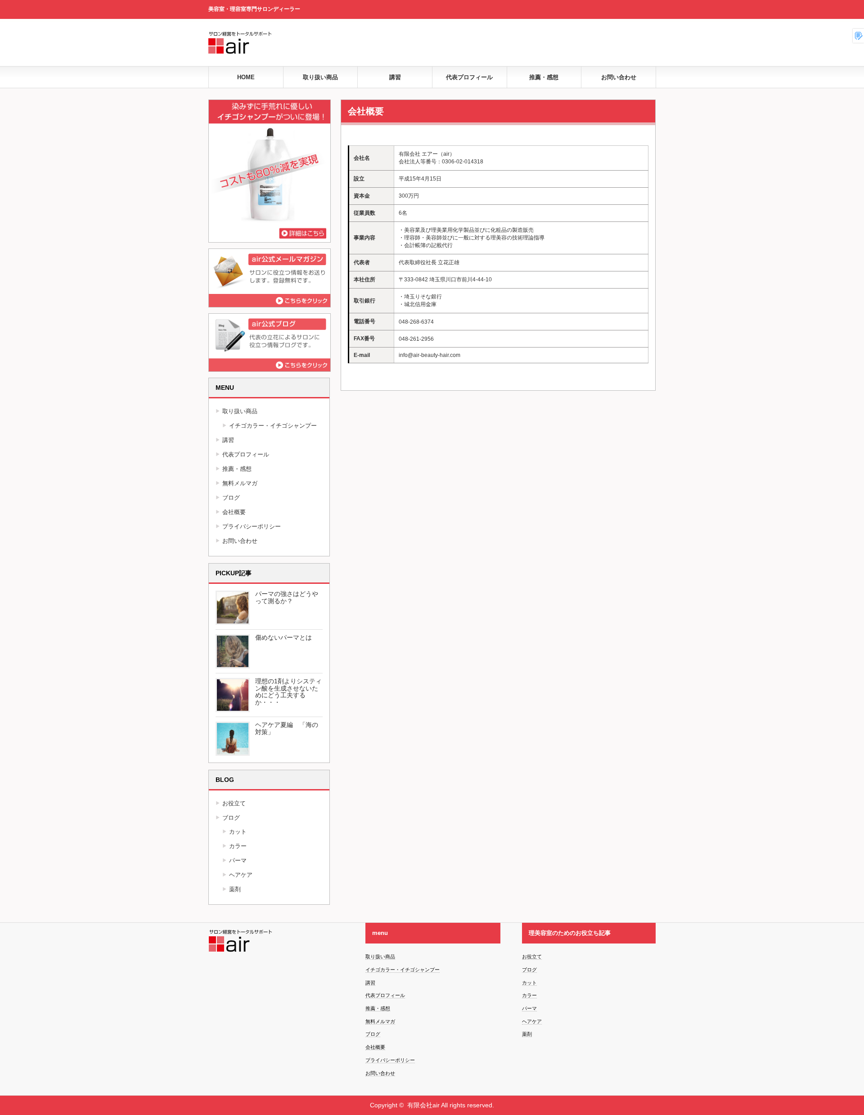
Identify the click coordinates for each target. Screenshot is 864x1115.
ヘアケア (240, 874)
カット (238, 831)
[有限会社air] (343, 57)
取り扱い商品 (320, 77)
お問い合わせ (618, 77)
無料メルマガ (239, 483)
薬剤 (235, 889)
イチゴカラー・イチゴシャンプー (273, 425)
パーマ (238, 860)
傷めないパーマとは (283, 637)
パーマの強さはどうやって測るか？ (286, 597)
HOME (246, 77)
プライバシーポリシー (251, 526)
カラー (238, 846)
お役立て (234, 803)
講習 (395, 77)
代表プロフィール (469, 77)
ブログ (231, 497)
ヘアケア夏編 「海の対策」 (286, 728)
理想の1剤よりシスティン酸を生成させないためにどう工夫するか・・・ (288, 691)
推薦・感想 (543, 77)
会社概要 (234, 512)
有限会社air (423, 1105)
